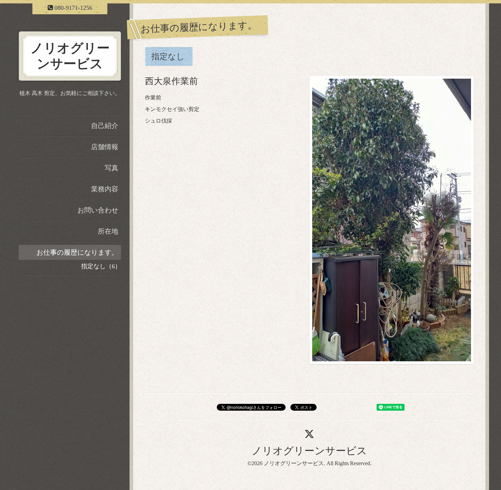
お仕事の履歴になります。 (77, 252)
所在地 (108, 231)
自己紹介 (104, 125)
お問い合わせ (97, 210)
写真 (111, 168)
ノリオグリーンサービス (309, 450)
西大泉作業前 (171, 81)
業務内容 (104, 189)
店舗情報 (104, 147)
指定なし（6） (101, 266)
